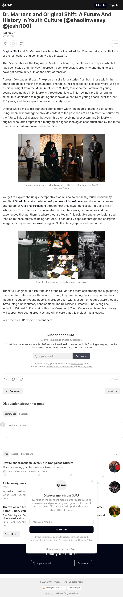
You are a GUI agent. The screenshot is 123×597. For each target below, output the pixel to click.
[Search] (117, 454)
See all (9, 534)
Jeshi (83, 197)
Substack (49, 593)
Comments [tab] (10, 414)
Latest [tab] (14, 454)
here (49, 320)
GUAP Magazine (23, 471)
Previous (15, 391)
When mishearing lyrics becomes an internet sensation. (33, 467)
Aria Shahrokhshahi (33, 205)
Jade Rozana (9, 33)
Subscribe (101, 5)
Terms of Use (77, 536)
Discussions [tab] (27, 454)
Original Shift (11, 51)
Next (110, 391)
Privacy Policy (85, 540)
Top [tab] (6, 454)
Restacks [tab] (23, 414)
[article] (61, 469)
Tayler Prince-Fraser (31, 223)
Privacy (57, 582)
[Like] (6, 43)
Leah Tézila (41, 471)
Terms (64, 582)
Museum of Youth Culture (52, 88)
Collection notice (76, 582)
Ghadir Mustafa (25, 201)
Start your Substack (55, 587)
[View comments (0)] (13, 43)
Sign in (114, 5)
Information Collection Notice (60, 540)
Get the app (74, 587)
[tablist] (16, 414)
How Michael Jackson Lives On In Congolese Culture (38, 463)
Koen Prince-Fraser (71, 201)
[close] (92, 481)
